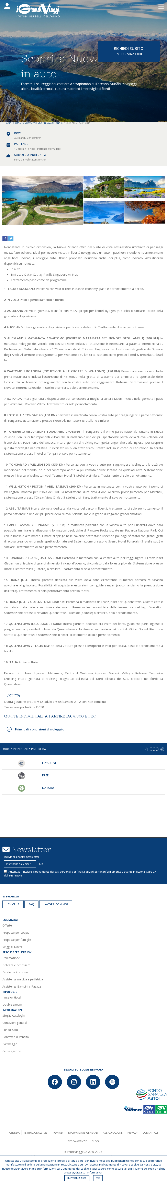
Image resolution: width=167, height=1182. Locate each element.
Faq (31, 904)
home (8, 123)
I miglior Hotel (11, 997)
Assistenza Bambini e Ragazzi (22, 986)
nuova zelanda (53, 123)
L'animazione (11, 958)
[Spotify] (112, 1082)
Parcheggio (9, 1044)
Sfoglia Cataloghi (13, 1015)
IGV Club (13, 904)
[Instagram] (74, 1082)
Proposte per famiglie (16, 940)
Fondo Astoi (10, 1030)
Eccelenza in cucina (15, 972)
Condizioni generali (14, 1023)
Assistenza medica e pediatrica (22, 979)
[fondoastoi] (151, 1094)
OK (98, 1178)
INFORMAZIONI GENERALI (83, 1132)
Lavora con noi (56, 904)
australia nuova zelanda (27, 123)
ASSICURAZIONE (113, 1132)
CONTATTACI (150, 1132)
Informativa (15, 875)
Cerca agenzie (11, 1051)
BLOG (95, 1141)
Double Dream (12, 1004)
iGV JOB (58, 1132)
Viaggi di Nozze (12, 947)
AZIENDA (14, 1132)
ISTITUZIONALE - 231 (36, 1132)
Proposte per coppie (15, 932)
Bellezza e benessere (16, 965)
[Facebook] (55, 1082)
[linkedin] (93, 1082)
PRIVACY (132, 1132)
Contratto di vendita (15, 1037)
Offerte (7, 925)
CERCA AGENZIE (77, 1141)
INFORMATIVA (77, 1178)
